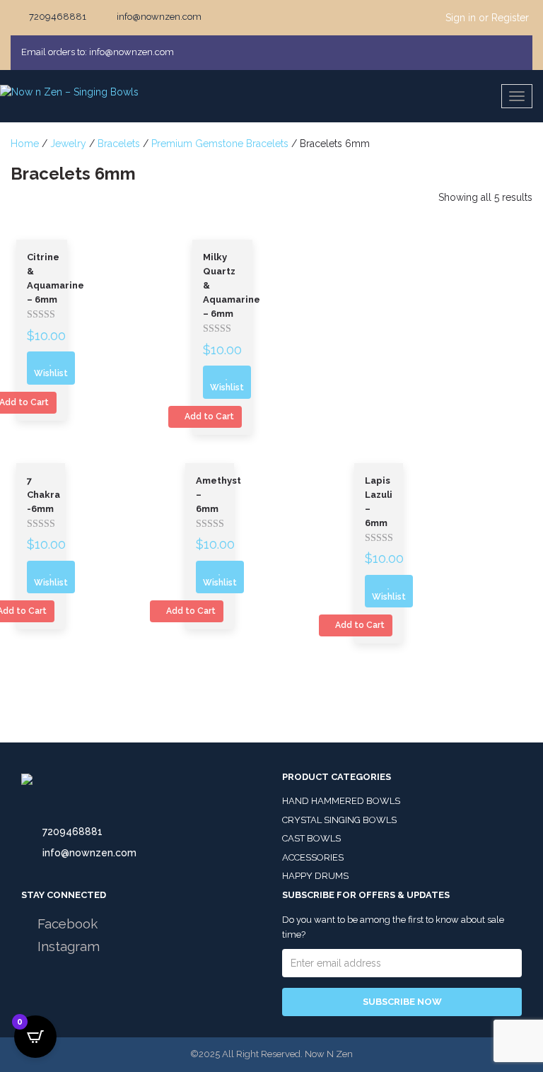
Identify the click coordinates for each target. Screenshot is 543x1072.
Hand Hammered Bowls (341, 801)
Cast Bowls (311, 838)
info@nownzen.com (89, 852)
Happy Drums (315, 875)
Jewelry (68, 143)
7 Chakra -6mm (43, 494)
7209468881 (72, 831)
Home (25, 143)
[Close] (516, 52)
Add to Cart (208, 416)
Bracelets (119, 143)
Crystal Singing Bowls (339, 820)
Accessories (313, 857)
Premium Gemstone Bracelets (219, 143)
